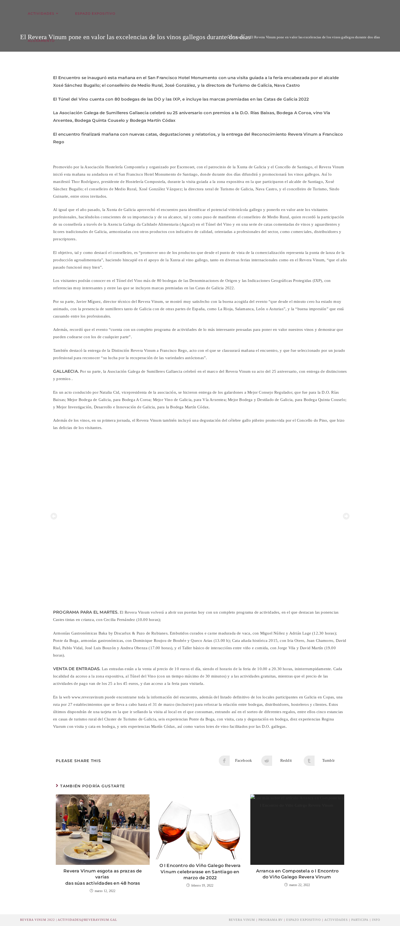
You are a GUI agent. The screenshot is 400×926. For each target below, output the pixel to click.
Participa (359, 919)
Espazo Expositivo (303, 919)
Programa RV (271, 919)
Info (376, 919)
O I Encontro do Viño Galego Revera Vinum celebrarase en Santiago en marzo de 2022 (200, 871)
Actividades (336, 919)
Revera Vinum (242, 919)
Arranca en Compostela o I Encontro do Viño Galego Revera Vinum (297, 874)
